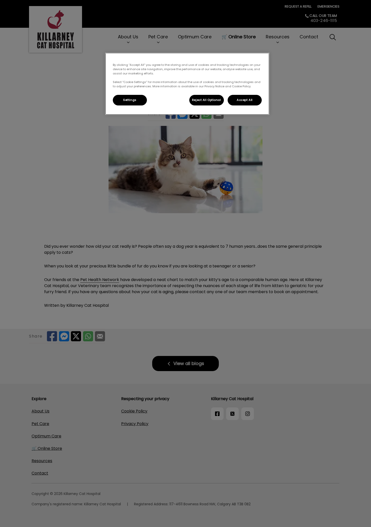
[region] (187, 84)
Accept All (245, 100)
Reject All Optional (206, 100)
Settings (130, 100)
